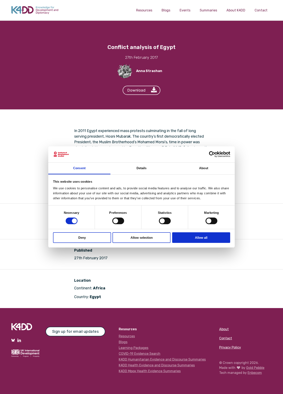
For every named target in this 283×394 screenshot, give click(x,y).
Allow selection (142, 237)
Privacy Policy (230, 347)
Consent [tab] (79, 168)
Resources (144, 10)
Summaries (208, 10)
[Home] (34, 10)
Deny (82, 237)
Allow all (201, 237)
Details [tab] (142, 168)
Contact (261, 10)
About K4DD (235, 10)
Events (185, 10)
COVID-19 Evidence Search (139, 354)
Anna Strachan (149, 71)
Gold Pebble (255, 368)
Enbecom (255, 373)
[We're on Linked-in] (19, 340)
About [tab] (203, 168)
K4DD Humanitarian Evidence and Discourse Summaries (162, 359)
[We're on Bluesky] (13, 340)
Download (136, 90)
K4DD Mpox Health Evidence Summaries (150, 371)
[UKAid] (25, 356)
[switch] (118, 221)
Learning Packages (133, 348)
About (224, 329)
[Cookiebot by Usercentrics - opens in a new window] (212, 154)
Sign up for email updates (75, 331)
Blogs (166, 10)
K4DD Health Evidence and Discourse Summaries (157, 365)
